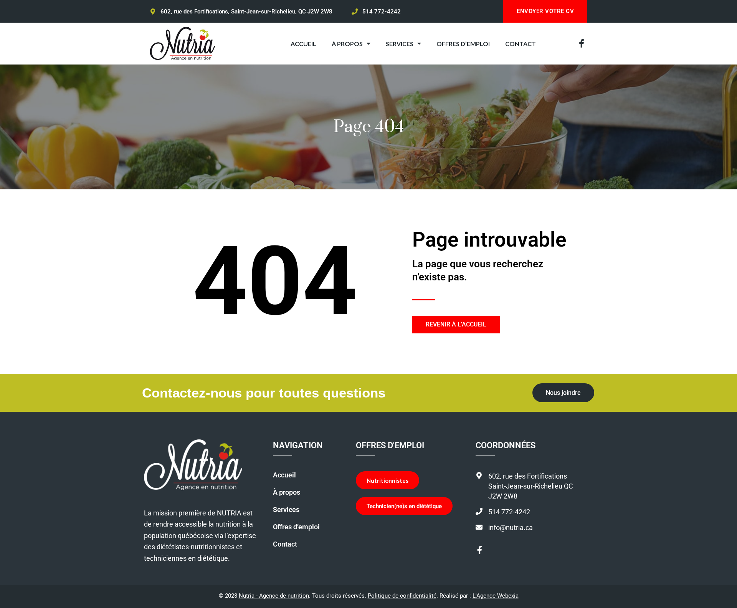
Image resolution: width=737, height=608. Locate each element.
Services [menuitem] (399, 43)
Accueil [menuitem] (303, 43)
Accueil (284, 475)
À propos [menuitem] (347, 43)
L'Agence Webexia (496, 595)
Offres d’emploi (296, 527)
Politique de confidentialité (402, 595)
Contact (285, 544)
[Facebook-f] (581, 43)
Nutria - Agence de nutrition (274, 595)
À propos (286, 492)
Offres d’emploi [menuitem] (463, 43)
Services (286, 510)
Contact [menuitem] (520, 43)
